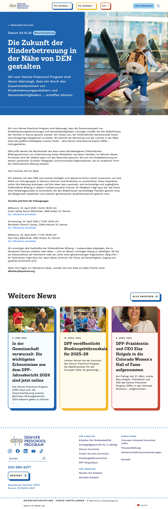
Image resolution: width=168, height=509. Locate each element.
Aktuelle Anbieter (89, 477)
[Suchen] (158, 6)
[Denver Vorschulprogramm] (18, 6)
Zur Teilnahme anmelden (22, 214)
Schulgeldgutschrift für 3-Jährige (98, 444)
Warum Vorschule (89, 449)
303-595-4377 (19, 467)
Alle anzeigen (143, 296)
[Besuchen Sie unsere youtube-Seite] (33, 450)
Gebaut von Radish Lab (34, 506)
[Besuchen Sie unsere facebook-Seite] (18, 450)
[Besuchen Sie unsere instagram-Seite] (10, 450)
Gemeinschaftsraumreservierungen (141, 452)
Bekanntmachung (44, 32)
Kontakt (16, 475)
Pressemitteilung (21, 25)
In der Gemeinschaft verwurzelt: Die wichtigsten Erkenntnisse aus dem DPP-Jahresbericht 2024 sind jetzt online (31, 362)
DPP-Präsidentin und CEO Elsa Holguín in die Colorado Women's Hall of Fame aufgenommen (134, 357)
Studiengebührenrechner (93, 458)
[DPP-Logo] (27, 440)
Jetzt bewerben (144, 5)
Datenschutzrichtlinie (38, 501)
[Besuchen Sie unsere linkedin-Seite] (26, 450)
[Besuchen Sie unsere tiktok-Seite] (41, 450)
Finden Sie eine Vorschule (94, 453)
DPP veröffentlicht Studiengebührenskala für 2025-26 (85, 349)
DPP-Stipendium (88, 462)
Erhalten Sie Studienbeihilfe (95, 440)
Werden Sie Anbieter (90, 473)
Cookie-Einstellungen (70, 501)
